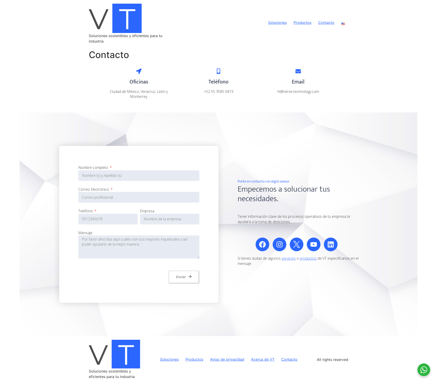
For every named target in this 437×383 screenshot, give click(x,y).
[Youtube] (313, 244)
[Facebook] (262, 244)
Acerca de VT (262, 359)
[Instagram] (279, 244)
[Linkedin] (331, 244)
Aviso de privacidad (227, 359)
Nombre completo (93, 167)
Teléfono (86, 210)
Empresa (147, 210)
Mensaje (85, 232)
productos (308, 258)
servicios (289, 258)
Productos (302, 23)
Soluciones (277, 23)
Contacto (326, 23)
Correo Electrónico (94, 189)
